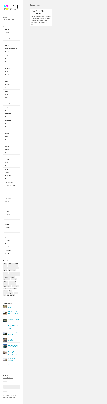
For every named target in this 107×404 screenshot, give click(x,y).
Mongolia (7, 136)
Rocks (10, 284)
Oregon (8, 227)
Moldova (7, 130)
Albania (7, 29)
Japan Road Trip (8, 19)
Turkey (7, 188)
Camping (16, 263)
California (8, 201)
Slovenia (7, 165)
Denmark (7, 68)
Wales (7, 253)
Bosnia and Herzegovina (11, 48)
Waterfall (12, 295)
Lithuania (7, 117)
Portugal (7, 149)
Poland (7, 146)
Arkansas (8, 198)
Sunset (10, 288)
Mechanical (11, 274)
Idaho (7, 211)
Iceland (7, 94)
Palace (10, 281)
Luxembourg (8, 120)
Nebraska (8, 214)
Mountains (12, 277)
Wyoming (8, 240)
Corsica (7, 58)
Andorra (7, 32)
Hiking (14, 270)
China (6, 55)
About (5, 17)
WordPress (12, 397)
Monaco (7, 133)
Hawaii (8, 208)
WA (8, 295)
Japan (6, 101)
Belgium (7, 45)
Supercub (6, 290)
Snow (13, 286)
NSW (12, 279)
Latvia (6, 110)
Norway (7, 143)
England (8, 247)
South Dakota (9, 231)
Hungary (7, 91)
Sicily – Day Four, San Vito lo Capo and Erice (13, 345)
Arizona (8, 195)
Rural (5, 286)
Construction (11, 365)
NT (15, 279)
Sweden (7, 172)
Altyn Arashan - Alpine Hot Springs (13, 333)
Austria (7, 42)
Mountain (6, 277)
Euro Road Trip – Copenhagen (12, 359)
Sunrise (5, 288)
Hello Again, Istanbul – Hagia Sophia (13, 339)
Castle (5, 265)
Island (10, 272)
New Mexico (9, 217)
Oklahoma (8, 224)
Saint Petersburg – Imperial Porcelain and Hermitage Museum (13, 353)
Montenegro (8, 139)
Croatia (7, 61)
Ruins (15, 284)
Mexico (7, 126)
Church (15, 265)
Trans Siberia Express (10, 185)
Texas (7, 234)
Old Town (6, 281)
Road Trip (8, 38)
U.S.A (6, 192)
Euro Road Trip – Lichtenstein (38, 12)
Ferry (9, 268)
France (7, 81)
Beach (5, 263)
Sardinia (7, 159)
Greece (7, 87)
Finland (7, 78)
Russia (6, 156)
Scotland (8, 250)
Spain (6, 169)
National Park (7, 279)
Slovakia (7, 162)
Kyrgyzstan (8, 107)
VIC (5, 295)
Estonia (7, 71)
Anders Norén (11, 399)
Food (13, 268)
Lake (18, 272)
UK (6, 244)
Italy (6, 97)
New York (8, 221)
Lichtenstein (8, 113)
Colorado (8, 204)
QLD (15, 281)
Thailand (7, 179)
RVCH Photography (12, 395)
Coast (5, 268)
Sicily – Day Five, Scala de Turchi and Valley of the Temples (14, 313)
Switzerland (8, 175)
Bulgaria (7, 52)
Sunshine (15, 288)
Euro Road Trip (8, 74)
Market (5, 274)
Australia (7, 36)
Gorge (5, 270)
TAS (10, 290)
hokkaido (6, 272)
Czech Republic (9, 65)
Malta (6, 123)
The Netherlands (9, 182)
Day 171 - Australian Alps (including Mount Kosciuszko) (13, 327)
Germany (7, 84)
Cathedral (10, 265)
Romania (7, 152)
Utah (7, 237)
